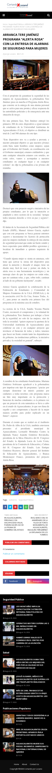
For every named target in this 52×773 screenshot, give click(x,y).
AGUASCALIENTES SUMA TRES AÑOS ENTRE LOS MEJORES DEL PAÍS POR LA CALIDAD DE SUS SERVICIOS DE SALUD (30, 663)
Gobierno (13, 500)
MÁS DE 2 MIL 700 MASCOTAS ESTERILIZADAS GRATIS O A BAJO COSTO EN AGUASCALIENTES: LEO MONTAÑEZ (32, 694)
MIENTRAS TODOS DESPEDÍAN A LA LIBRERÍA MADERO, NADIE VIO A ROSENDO (32, 718)
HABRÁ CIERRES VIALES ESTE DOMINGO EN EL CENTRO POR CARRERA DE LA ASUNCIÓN (30, 640)
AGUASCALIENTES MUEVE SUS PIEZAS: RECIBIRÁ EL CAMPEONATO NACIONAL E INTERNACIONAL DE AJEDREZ (32, 747)
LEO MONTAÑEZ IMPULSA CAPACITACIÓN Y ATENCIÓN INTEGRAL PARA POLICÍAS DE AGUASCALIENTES (29, 610)
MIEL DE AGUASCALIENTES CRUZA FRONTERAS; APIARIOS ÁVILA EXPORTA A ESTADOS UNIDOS (31, 732)
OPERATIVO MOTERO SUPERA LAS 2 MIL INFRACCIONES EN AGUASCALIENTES (32, 626)
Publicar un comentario (14, 553)
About (24, 764)
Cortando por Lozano (33, 769)
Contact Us (34, 764)
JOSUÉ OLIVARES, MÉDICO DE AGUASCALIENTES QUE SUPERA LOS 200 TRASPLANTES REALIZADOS (32, 679)
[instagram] (38, 581)
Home (16, 764)
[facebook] (14, 581)
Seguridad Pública (16, 24)
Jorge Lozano (10, 54)
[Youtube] (14, 587)
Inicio (5, 24)
